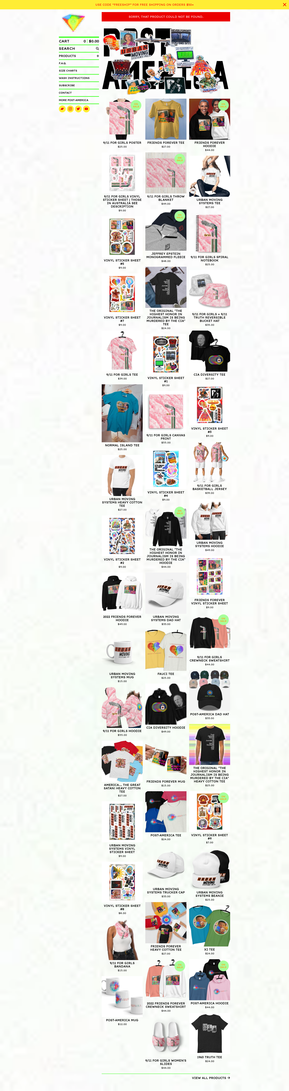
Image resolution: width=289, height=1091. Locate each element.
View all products (209, 1078)
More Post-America (73, 100)
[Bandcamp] (62, 108)
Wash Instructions (74, 78)
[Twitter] (78, 108)
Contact (65, 92)
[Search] (97, 48)
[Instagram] (70, 108)
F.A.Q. (62, 63)
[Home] (73, 23)
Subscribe (67, 85)
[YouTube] (86, 108)
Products (67, 56)
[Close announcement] (284, 4)
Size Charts (68, 70)
